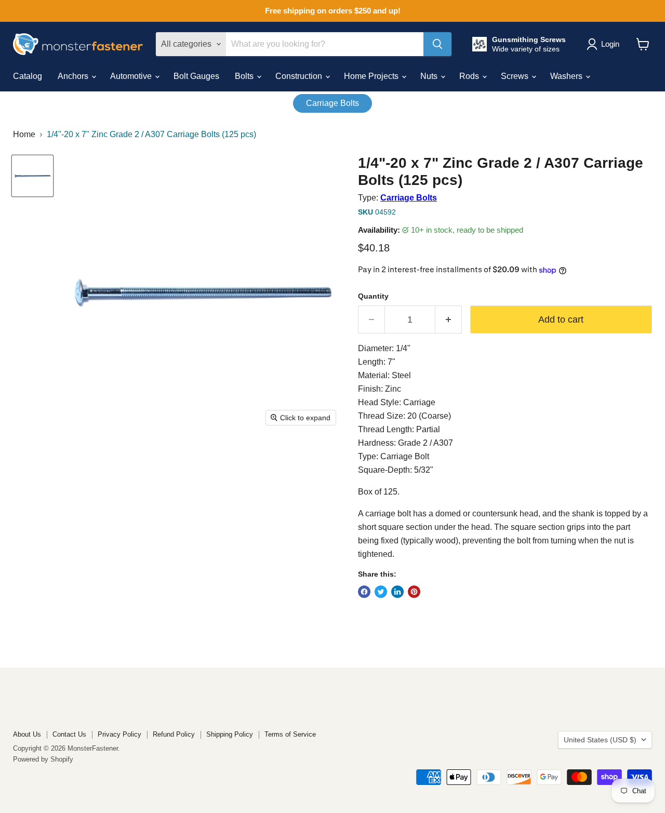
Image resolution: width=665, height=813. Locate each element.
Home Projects (372, 76)
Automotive (132, 76)
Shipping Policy (229, 734)
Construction (299, 76)
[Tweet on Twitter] (381, 591)
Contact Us (69, 734)
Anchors (74, 76)
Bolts (245, 76)
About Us (27, 734)
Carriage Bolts (332, 103)
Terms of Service (290, 734)
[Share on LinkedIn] (397, 591)
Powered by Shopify (43, 759)
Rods (470, 76)
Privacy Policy (119, 734)
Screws (515, 76)
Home (24, 134)
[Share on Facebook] (364, 591)
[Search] (437, 44)
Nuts (430, 76)
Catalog (27, 76)
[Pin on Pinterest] (414, 591)
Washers (567, 76)
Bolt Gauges (196, 76)
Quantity (373, 296)
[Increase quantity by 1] (448, 319)
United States (600, 740)
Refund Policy (174, 734)
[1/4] (32, 175)
